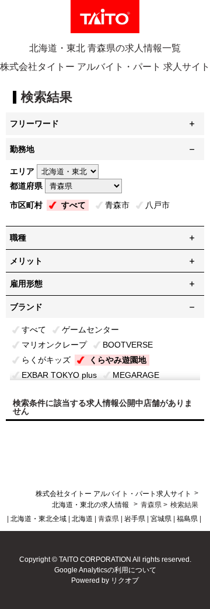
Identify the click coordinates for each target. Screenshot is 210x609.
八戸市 (157, 205)
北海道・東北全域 (38, 519)
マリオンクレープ (54, 344)
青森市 (117, 205)
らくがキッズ (46, 359)
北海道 (82, 519)
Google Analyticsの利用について (105, 570)
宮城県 (161, 519)
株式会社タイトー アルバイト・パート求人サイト (113, 494)
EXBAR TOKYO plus (59, 375)
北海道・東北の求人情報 (91, 505)
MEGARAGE (136, 375)
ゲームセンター (90, 329)
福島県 (187, 519)
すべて (73, 205)
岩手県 (134, 519)
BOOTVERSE (128, 344)
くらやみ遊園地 (117, 359)
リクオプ (125, 580)
